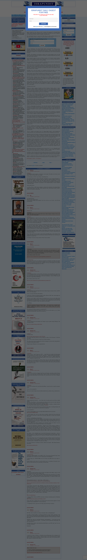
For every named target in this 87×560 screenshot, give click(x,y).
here (36, 26)
